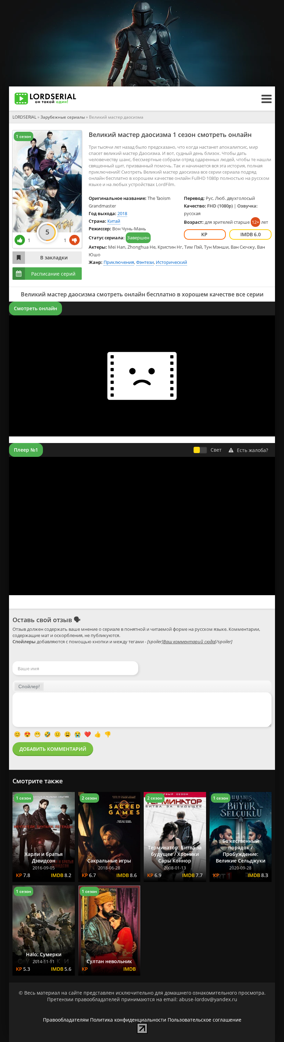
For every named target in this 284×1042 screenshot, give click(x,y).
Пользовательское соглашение (204, 1019)
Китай (113, 221)
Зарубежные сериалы (63, 117)
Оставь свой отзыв (42, 620)
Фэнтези (145, 262)
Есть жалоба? (252, 450)
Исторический (171, 262)
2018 (122, 213)
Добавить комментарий (52, 749)
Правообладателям (66, 1019)
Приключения (119, 262)
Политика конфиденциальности (128, 1019)
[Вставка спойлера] (29, 686)
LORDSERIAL (24, 117)
